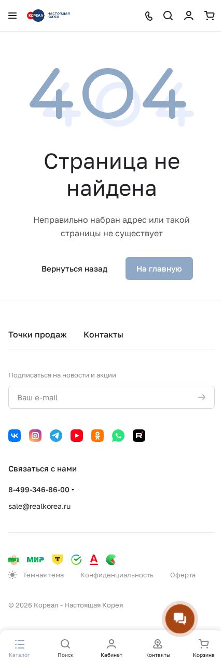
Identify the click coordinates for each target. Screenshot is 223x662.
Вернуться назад (74, 268)
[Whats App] (118, 435)
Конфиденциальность (117, 575)
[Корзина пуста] (209, 15)
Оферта (183, 575)
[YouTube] (77, 435)
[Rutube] (139, 435)
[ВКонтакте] (14, 435)
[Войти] (189, 15)
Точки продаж (37, 334)
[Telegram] (56, 435)
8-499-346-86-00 (38, 489)
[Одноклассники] (97, 435)
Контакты (103, 334)
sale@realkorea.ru (39, 506)
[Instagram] (35, 435)
